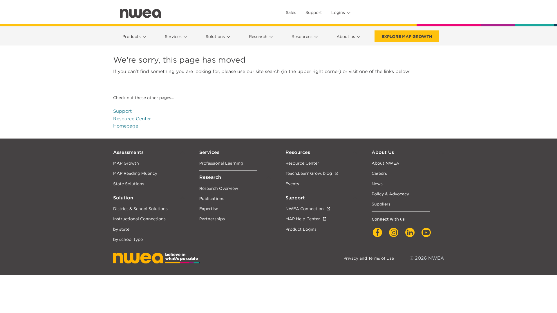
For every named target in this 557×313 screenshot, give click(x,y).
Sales (291, 12)
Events (292, 183)
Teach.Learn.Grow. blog (308, 173)
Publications (211, 198)
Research (258, 36)
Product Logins (301, 229)
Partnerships (212, 218)
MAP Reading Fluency (135, 173)
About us (346, 36)
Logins (338, 12)
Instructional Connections (139, 218)
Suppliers (381, 203)
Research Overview (218, 188)
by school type (128, 239)
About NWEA (385, 163)
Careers (379, 173)
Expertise (208, 208)
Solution (123, 198)
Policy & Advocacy (390, 193)
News (377, 183)
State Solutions (128, 183)
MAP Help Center (302, 218)
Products (131, 36)
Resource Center (132, 118)
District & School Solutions (140, 208)
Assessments (128, 152)
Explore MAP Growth (406, 36)
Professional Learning (221, 163)
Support (313, 12)
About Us (383, 152)
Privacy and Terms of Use (368, 258)
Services (173, 36)
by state (121, 229)
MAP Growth (126, 163)
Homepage (125, 126)
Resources (302, 36)
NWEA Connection (304, 208)
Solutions (215, 36)
